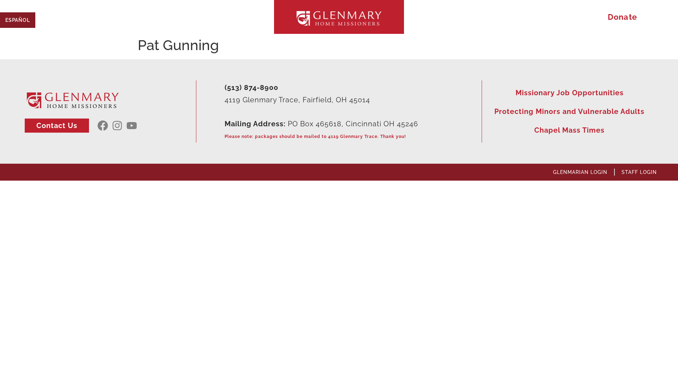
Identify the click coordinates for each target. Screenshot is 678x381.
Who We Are (68, 17)
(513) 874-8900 (251, 87)
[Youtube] (131, 125)
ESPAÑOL (17, 20)
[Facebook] (102, 125)
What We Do (138, 17)
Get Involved (209, 17)
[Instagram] (117, 125)
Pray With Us (454, 17)
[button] (664, 17)
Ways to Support (531, 17)
